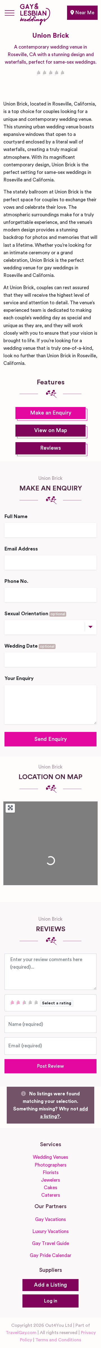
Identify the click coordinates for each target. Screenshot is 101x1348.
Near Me (84, 12)
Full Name (15, 516)
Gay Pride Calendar (50, 1255)
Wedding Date (29, 646)
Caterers (50, 1195)
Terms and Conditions (58, 1340)
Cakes (50, 1187)
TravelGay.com (21, 1332)
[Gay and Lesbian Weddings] (35, 13)
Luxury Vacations (50, 1231)
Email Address (21, 549)
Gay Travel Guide (50, 1243)
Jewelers (50, 1180)
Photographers (50, 1165)
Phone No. (16, 581)
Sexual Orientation (34, 613)
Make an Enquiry (50, 413)
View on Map (50, 430)
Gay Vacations (50, 1219)
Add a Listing (50, 1285)
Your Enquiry (19, 678)
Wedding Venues (50, 1157)
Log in (50, 1301)
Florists (51, 1172)
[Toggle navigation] (9, 13)
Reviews (50, 448)
